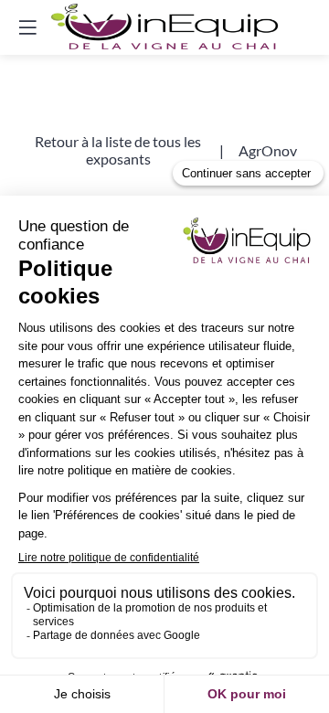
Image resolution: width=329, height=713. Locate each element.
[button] (118, 150)
